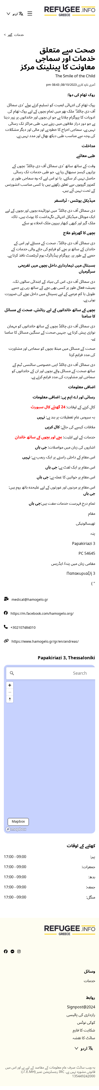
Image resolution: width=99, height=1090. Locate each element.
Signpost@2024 (81, 1007)
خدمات (89, 981)
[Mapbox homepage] (15, 829)
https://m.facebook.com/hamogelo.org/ (42, 613)
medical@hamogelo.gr (30, 599)
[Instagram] (19, 951)
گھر (10, 34)
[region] (49, 749)
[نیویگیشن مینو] (29, 13)
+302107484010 (23, 627)
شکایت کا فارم (84, 1030)
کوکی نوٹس (86, 1022)
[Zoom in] (9, 685)
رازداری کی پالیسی (81, 1015)
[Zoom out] (9, 692)
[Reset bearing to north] (9, 699)
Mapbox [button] (18, 821)
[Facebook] (6, 951)
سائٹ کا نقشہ (84, 1038)
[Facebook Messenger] (12, 951)
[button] (14, 13)
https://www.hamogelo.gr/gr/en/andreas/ (45, 641)
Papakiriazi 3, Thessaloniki (66, 658)
